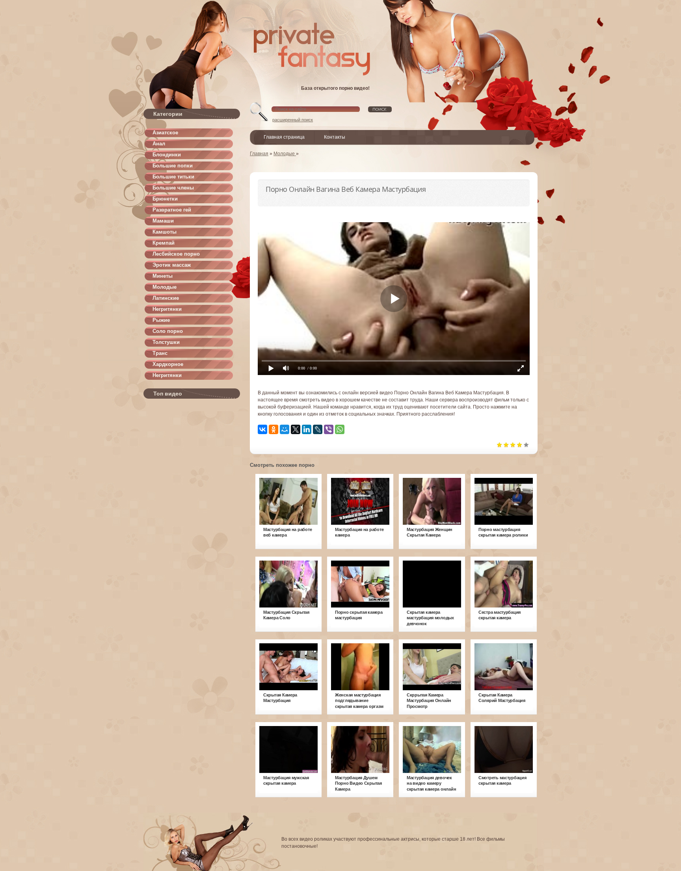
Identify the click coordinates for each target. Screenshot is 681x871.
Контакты (334, 137)
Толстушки (166, 342)
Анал (159, 144)
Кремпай (164, 243)
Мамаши (163, 221)
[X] (295, 429)
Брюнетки (165, 199)
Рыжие (161, 320)
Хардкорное (168, 364)
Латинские (166, 298)
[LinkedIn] (306, 429)
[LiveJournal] (317, 429)
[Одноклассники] (273, 429)
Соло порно (168, 331)
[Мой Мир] (284, 429)
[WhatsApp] (339, 429)
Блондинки (167, 155)
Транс (160, 353)
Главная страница (284, 137)
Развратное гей (172, 210)
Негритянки (167, 309)
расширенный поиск (292, 119)
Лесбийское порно (176, 254)
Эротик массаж (172, 265)
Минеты (163, 276)
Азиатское (165, 133)
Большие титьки (173, 177)
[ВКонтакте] (262, 429)
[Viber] (328, 429)
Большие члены (173, 188)
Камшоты (165, 232)
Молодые (165, 287)
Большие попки (173, 166)
